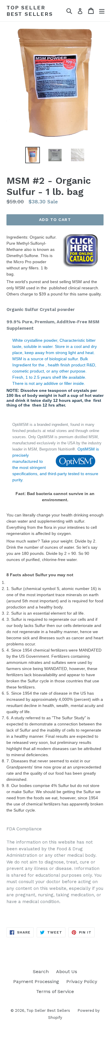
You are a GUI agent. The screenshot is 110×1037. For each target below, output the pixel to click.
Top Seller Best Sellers (29, 10)
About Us (66, 971)
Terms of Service (55, 991)
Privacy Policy (81, 981)
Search (41, 971)
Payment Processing (36, 981)
